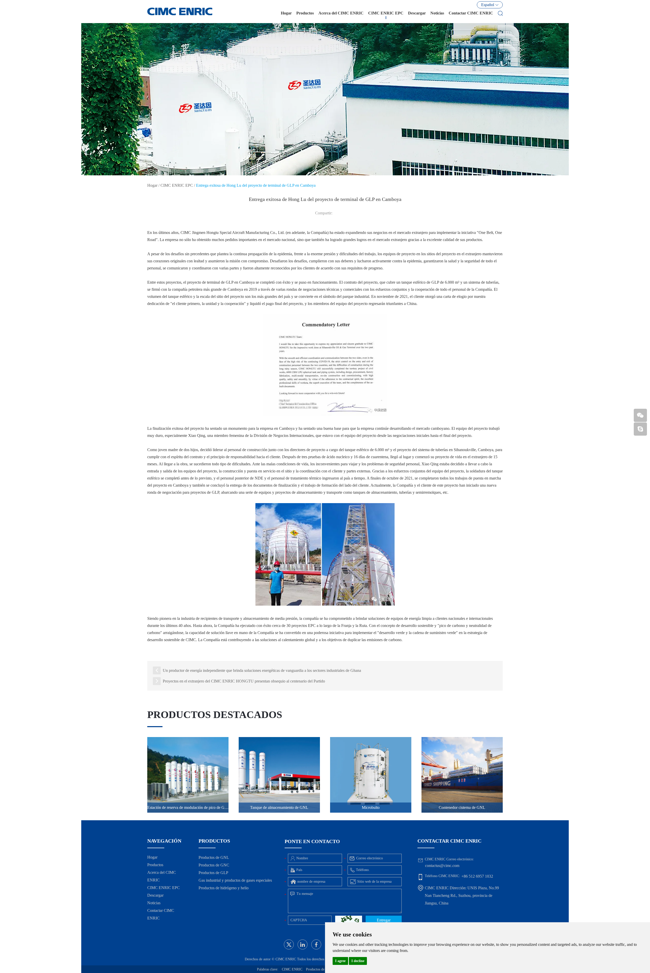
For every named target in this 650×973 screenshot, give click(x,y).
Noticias (437, 13)
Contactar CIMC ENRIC (471, 13)
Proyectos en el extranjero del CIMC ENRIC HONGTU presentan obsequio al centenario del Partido (244, 681)
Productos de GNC (214, 865)
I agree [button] (340, 961)
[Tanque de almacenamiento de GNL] (279, 775)
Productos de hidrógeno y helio (224, 888)
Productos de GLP (213, 872)
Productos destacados (214, 714)
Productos (305, 13)
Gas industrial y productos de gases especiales (235, 880)
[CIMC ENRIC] (179, 11)
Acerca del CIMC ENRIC (341, 13)
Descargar (417, 13)
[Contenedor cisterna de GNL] (462, 775)
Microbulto (371, 807)
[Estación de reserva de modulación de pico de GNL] (188, 775)
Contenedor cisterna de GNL (462, 807)
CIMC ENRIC (292, 969)
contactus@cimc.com (442, 865)
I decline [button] (357, 961)
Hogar (286, 13)
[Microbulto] (370, 775)
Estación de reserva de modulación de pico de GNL (188, 807)
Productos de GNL (214, 857)
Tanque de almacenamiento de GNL (279, 807)
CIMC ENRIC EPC (385, 13)
